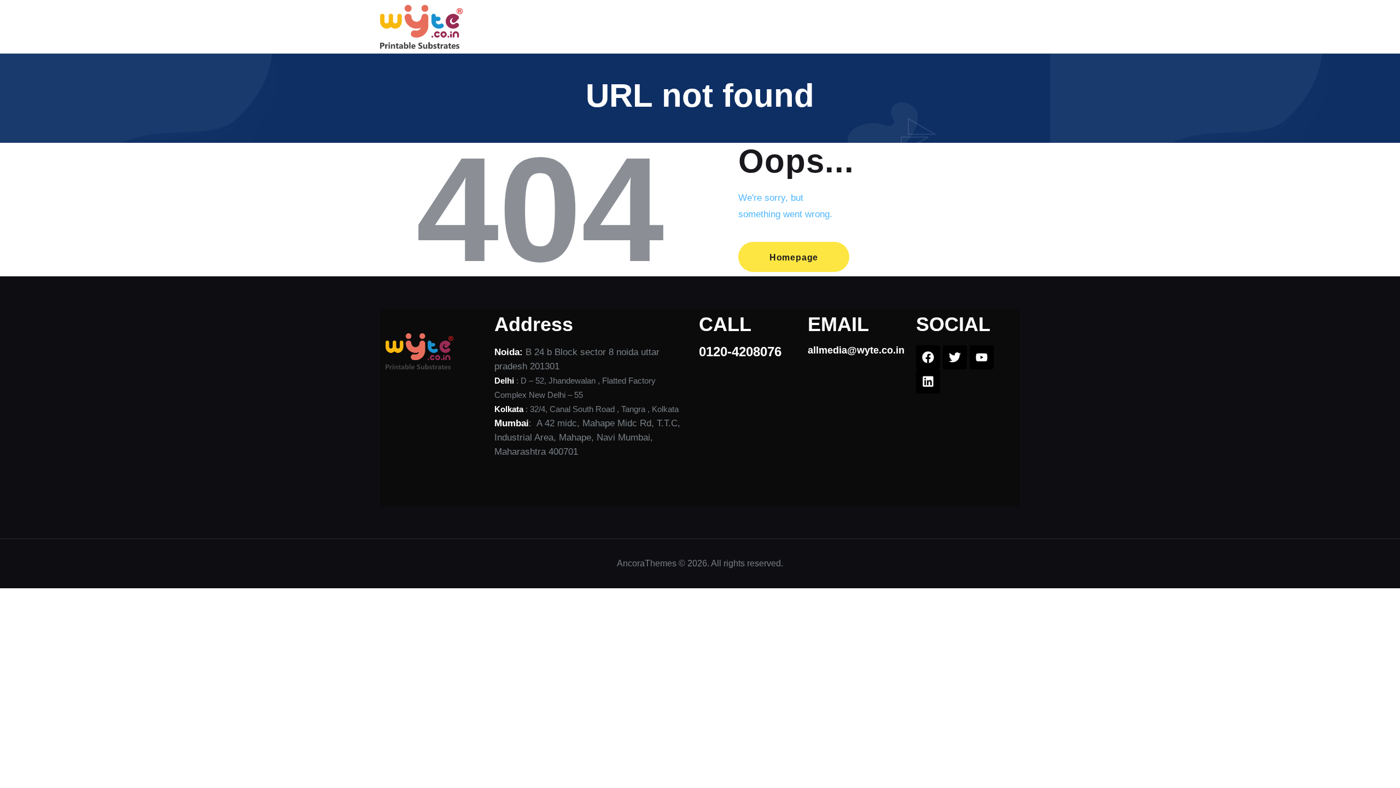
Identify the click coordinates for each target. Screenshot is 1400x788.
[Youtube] (982, 357)
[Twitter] (955, 357)
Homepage (793, 257)
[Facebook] (928, 357)
